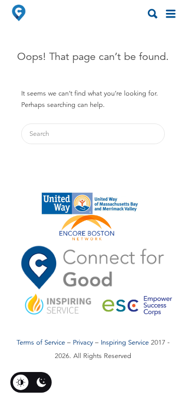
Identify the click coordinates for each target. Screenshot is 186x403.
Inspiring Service (125, 342)
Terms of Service (41, 342)
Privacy (83, 342)
